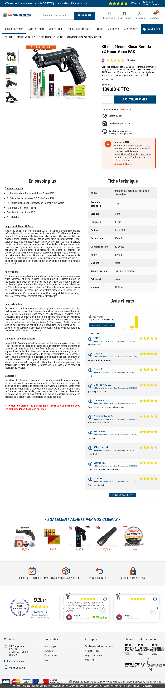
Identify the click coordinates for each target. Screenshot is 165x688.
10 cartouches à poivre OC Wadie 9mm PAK (32, 198)
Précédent (12, 48)
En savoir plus (108, 79)
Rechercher (85, 15)
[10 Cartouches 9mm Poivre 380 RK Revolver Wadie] (52, 546)
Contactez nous (16, 661)
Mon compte (50, 646)
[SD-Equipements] (18, 15)
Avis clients (122, 301)
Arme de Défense (25, 36)
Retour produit (51, 655)
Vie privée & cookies (94, 655)
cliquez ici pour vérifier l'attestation (144, 681)
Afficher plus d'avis (123, 495)
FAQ (46, 659)
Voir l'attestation (102, 325)
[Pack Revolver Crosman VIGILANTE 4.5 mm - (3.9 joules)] (25, 546)
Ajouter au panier (134, 99)
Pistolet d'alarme (45, 36)
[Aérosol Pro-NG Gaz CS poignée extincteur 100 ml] (79, 546)
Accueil (8, 36)
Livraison (48, 651)
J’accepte (147, 685)
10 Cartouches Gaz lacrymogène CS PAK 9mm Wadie (37, 202)
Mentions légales (93, 651)
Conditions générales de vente (99, 646)
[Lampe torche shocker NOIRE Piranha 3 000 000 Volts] (106, 546)
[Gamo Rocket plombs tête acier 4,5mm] (134, 546)
